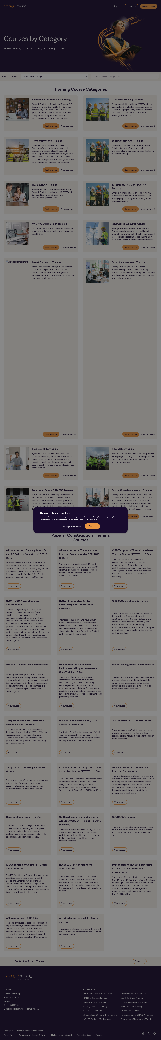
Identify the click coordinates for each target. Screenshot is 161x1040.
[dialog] (80, 520)
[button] (72, 526)
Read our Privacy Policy (88, 519)
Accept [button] (92, 526)
